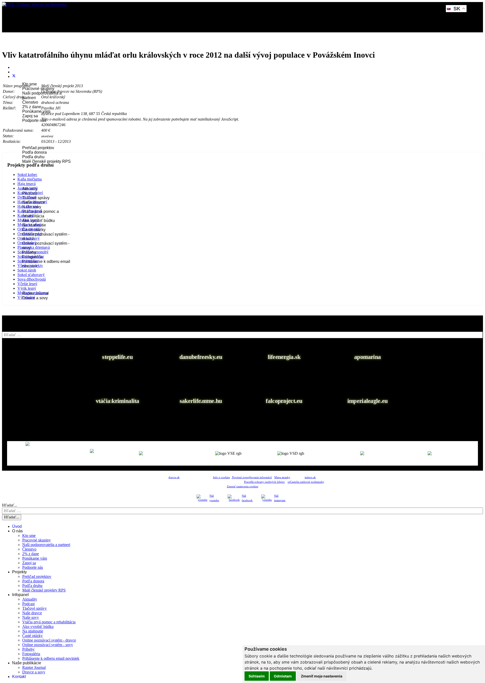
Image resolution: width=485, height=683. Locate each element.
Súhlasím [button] (257, 676)
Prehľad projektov (38, 148)
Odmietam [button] (283, 676)
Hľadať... (9, 505)
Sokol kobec (27, 174)
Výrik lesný (26, 288)
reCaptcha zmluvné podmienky (306, 482)
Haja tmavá (26, 183)
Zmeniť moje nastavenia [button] (321, 676)
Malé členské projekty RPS (46, 161)
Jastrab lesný (27, 188)
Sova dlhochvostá (31, 279)
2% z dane (31, 107)
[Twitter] (14, 76)
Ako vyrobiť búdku (38, 626)
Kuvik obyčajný (30, 193)
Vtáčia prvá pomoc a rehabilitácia (40, 213)
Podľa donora (34, 152)
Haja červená (27, 206)
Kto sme (29, 535)
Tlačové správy (34, 608)
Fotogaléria (31, 654)
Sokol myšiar (27, 261)
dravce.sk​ (174, 477)
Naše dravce (32, 613)
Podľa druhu (33, 157)
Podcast (28, 604)
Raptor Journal (34, 667)
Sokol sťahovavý (31, 274)
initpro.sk (310, 477)
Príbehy (28, 649)
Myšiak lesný (28, 220)
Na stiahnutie (32, 631)
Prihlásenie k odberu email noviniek (50, 658)
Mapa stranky (282, 477)
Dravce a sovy (33, 672)
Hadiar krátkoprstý (32, 202)
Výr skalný (26, 297)
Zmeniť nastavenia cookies (242, 486)
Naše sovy (30, 617)
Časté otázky (32, 635)
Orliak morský (28, 229)
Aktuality (29, 599)
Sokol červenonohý (32, 252)
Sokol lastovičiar (30, 256)
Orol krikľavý (28, 238)
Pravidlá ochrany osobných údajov (264, 482)
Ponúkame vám (36, 111)
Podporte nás (34, 120)
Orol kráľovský (29, 234)
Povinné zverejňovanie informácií (251, 477)
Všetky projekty (30, 265)
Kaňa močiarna (29, 179)
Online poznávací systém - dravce (49, 640)
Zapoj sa (30, 116)
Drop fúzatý (27, 197)
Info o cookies (221, 477)
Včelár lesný (27, 284)
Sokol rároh (26, 270)
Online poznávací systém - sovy (47, 645)
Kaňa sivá (25, 215)
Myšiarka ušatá (29, 224)
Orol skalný (26, 243)
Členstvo (30, 102)
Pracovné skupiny (38, 88)
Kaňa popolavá (29, 211)
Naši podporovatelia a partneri (46, 544)
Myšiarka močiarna (32, 293)
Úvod (20, 47)
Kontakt (22, 311)
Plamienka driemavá (33, 247)
